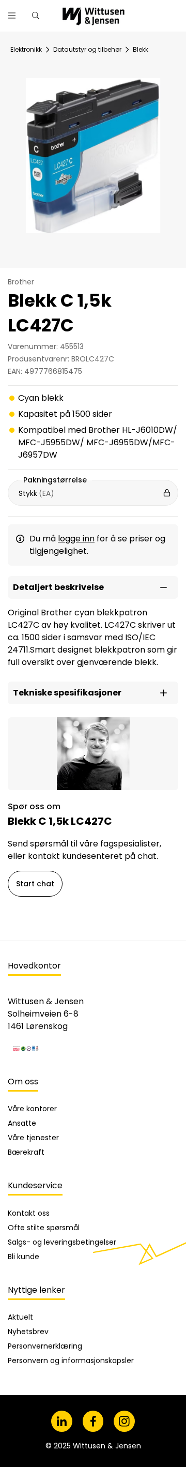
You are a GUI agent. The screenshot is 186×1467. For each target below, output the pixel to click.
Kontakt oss (29, 1213)
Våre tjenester (33, 1137)
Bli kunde (23, 1256)
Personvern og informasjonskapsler (71, 1360)
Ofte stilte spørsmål (44, 1227)
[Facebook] (93, 1421)
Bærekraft (26, 1152)
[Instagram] (124, 1421)
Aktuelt (20, 1317)
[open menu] (12, 15)
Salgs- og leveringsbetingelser (62, 1242)
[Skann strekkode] (172, 11)
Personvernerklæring (45, 1346)
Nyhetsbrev (28, 1331)
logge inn (76, 539)
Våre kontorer (32, 1108)
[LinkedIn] (61, 1421)
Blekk (140, 49)
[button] (93, 587)
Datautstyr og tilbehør (87, 49)
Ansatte (22, 1123)
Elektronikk (26, 49)
